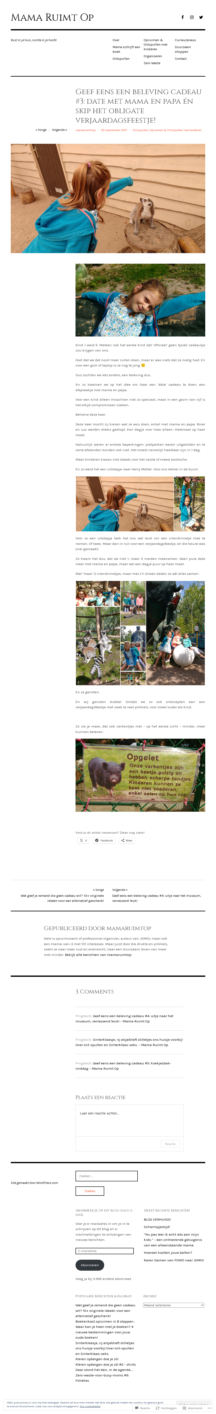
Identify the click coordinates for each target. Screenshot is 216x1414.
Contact (181, 59)
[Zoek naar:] (107, 1176)
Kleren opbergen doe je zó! (97, 1359)
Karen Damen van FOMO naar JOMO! (174, 1260)
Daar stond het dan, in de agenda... (104, 1370)
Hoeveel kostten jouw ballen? (168, 1252)
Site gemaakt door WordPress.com (34, 1183)
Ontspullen (121, 59)
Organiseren (153, 56)
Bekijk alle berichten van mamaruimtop (98, 955)
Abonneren (90, 1265)
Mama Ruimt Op (52, 17)
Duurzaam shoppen (183, 49)
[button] (125, 504)
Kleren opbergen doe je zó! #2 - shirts (106, 1364)
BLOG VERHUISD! (157, 1219)
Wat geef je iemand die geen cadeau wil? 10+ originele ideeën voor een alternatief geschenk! (105, 1310)
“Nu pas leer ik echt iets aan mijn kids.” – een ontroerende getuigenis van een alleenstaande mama (173, 1239)
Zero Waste (152, 63)
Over (116, 40)
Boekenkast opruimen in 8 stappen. (105, 1321)
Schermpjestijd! (157, 1227)
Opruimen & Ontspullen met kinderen (155, 44)
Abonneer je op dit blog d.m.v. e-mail (105, 1212)
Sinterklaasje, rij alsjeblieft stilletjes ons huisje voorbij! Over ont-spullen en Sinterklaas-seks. (105, 1348)
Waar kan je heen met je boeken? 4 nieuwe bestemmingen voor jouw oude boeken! (104, 1331)
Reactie (170, 1144)
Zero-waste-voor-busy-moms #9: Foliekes (102, 1378)
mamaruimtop (86, 130)
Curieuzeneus (185, 40)
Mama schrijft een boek (126, 49)
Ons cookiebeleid (90, 1406)
